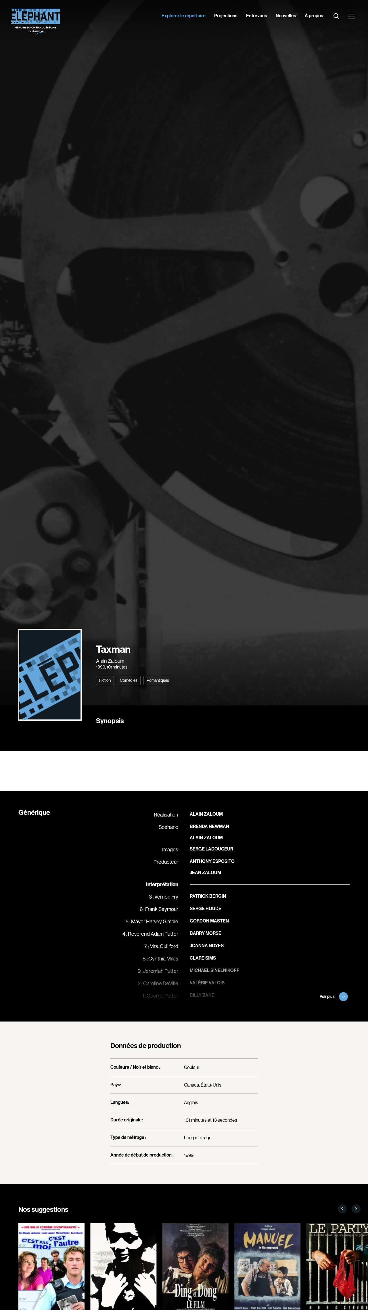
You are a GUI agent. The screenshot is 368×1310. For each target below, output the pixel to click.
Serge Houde (205, 908)
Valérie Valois (207, 983)
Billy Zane (202, 995)
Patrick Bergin (208, 896)
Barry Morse (205, 933)
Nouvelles (286, 15)
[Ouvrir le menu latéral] (352, 17)
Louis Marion (205, 1020)
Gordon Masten (209, 921)
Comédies (128, 680)
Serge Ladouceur (211, 849)
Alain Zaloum (110, 661)
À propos (314, 15)
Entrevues (256, 15)
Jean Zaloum (205, 872)
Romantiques (158, 680)
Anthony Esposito (212, 861)
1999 (100, 667)
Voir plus (327, 996)
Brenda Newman (209, 826)
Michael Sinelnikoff (214, 970)
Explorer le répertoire (184, 15)
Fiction (105, 680)
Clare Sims (203, 958)
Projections (225, 15)
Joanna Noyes (207, 945)
